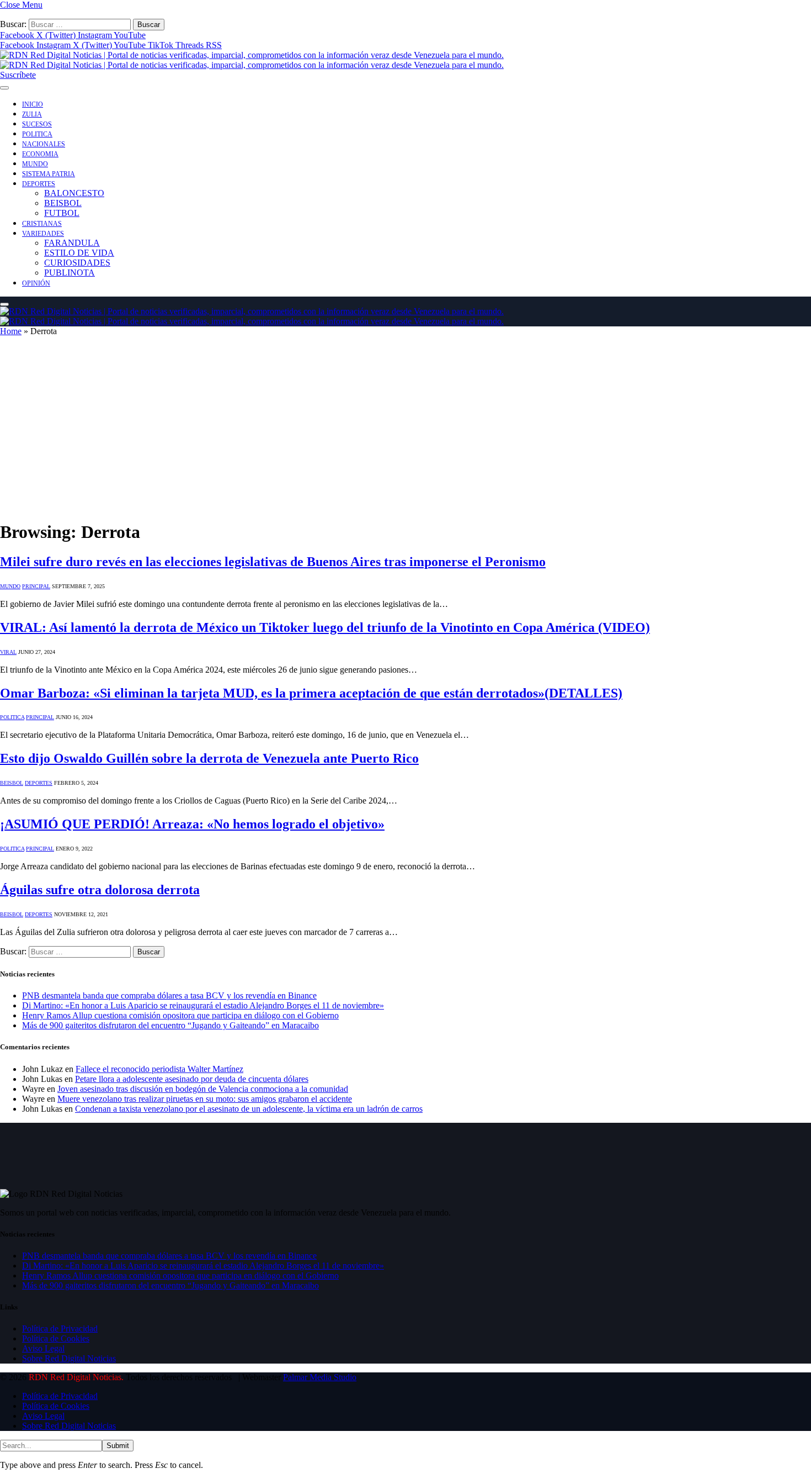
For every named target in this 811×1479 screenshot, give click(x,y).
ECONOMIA (40, 154)
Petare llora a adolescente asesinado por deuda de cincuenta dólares (191, 1079)
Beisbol (11, 783)
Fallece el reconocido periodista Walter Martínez (159, 1069)
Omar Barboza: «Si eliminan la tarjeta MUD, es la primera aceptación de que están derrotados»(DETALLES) (311, 693)
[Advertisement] (405, 433)
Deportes (38, 783)
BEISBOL (63, 203)
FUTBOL (61, 213)
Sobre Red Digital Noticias (69, 1358)
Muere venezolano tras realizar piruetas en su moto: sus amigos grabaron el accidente (204, 1098)
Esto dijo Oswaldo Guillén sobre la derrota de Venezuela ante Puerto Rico (209, 758)
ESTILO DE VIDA (79, 252)
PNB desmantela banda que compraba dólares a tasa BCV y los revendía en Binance (169, 995)
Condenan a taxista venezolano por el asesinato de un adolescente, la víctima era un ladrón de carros (249, 1108)
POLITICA (37, 134)
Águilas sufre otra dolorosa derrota (100, 890)
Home (11, 331)
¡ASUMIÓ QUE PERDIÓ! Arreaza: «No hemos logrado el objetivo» (192, 824)
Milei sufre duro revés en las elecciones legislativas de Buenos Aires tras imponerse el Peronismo (273, 561)
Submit (117, 1445)
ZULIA (32, 114)
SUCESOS (37, 124)
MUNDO (35, 164)
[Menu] (4, 87)
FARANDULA (72, 242)
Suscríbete (18, 75)
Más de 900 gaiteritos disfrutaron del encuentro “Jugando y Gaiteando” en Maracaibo (170, 1025)
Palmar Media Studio (319, 1377)
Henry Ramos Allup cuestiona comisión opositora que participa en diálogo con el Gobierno (180, 1015)
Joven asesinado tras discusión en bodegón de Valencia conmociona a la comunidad (202, 1089)
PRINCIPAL (36, 586)
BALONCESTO (74, 193)
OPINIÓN (36, 283)
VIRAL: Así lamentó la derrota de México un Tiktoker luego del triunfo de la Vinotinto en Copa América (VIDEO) (325, 627)
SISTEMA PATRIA (48, 174)
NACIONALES (43, 144)
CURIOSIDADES (77, 262)
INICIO (32, 104)
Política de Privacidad (60, 1328)
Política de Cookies (55, 1338)
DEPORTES (38, 184)
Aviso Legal (43, 1348)
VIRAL (8, 652)
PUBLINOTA (69, 272)
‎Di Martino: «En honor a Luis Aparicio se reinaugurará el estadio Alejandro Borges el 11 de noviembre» (203, 1005)
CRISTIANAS (42, 224)
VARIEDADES (43, 233)
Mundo (10, 586)
